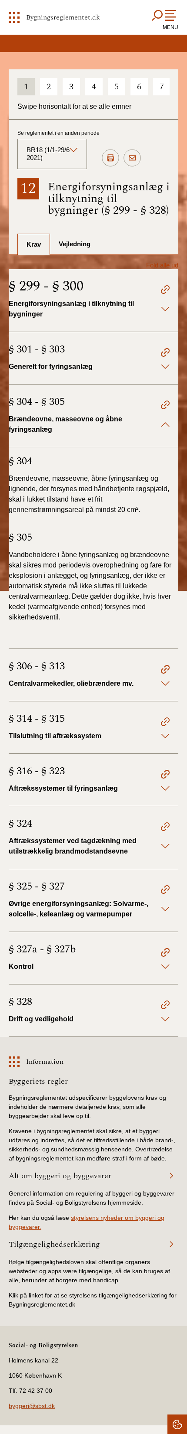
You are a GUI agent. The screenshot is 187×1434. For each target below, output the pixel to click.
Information (44, 1061)
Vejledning (74, 244)
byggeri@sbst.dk (32, 1405)
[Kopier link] (165, 291)
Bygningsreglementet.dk (63, 17)
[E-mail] (132, 158)
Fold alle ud (162, 265)
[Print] (110, 158)
